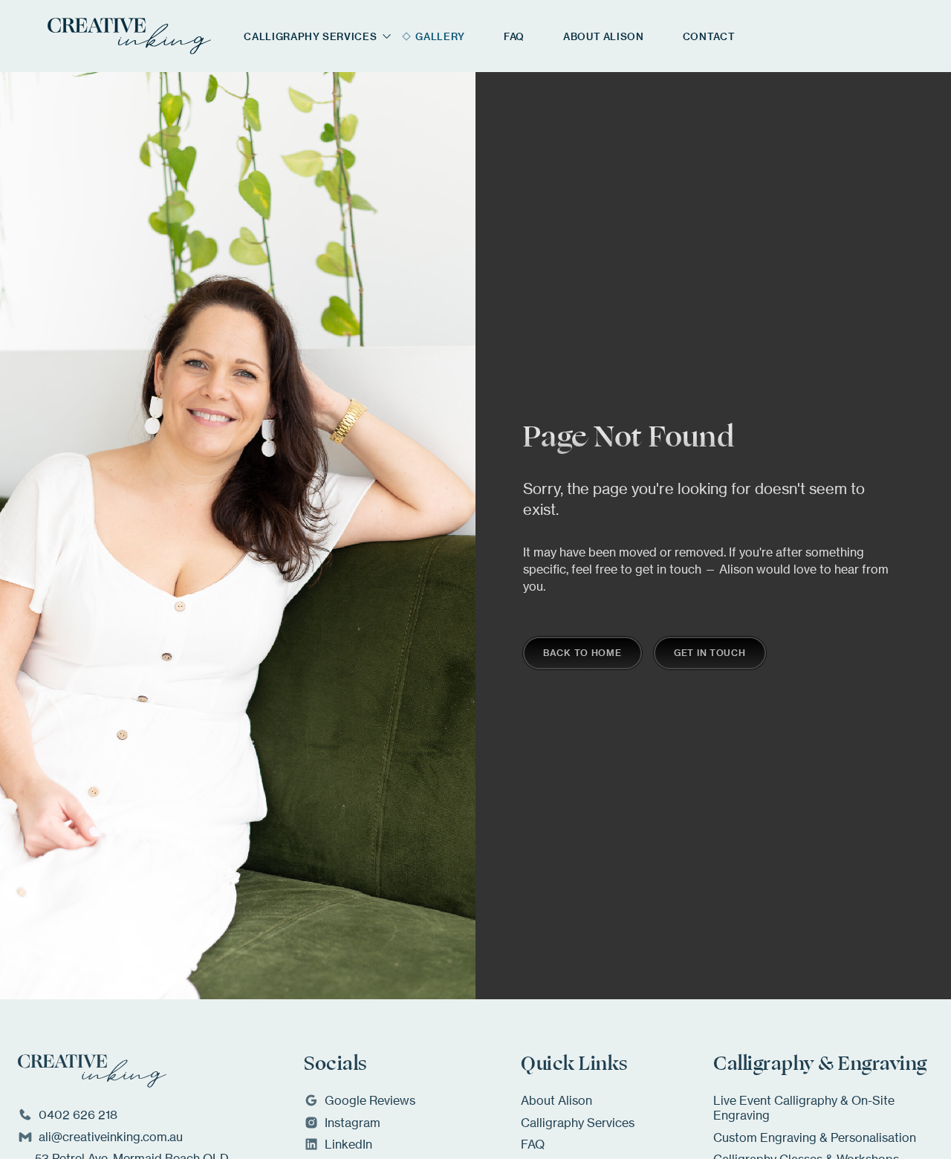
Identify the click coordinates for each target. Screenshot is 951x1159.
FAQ (533, 1144)
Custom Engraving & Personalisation (814, 1137)
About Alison (556, 1100)
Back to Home (582, 652)
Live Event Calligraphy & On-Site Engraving (804, 1108)
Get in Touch (710, 652)
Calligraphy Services (577, 1122)
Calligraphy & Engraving (820, 1064)
